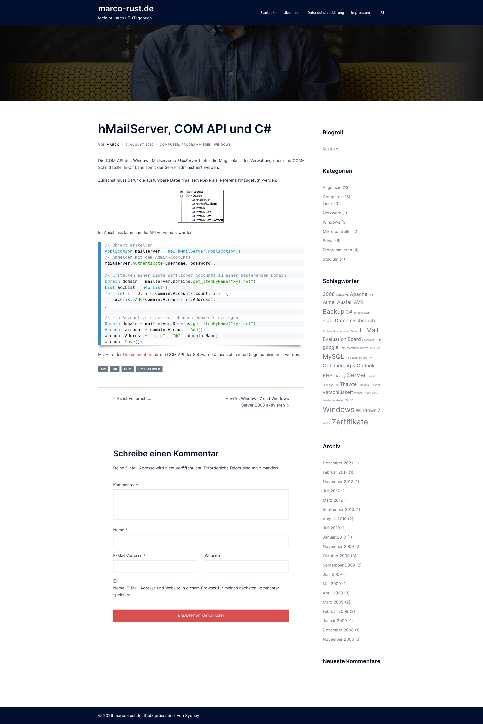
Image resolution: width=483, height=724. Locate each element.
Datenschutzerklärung (325, 12)
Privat (328, 240)
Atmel (329, 302)
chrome (358, 312)
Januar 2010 (334, 537)
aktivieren (342, 295)
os (353, 366)
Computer (169, 144)
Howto (364, 348)
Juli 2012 (331, 490)
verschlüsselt (338, 392)
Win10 (349, 400)
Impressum (360, 12)
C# (115, 369)
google (330, 347)
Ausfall (345, 302)
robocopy (340, 376)
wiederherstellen (333, 400)
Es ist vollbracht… (134, 398)
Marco (113, 144)
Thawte (348, 384)
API (103, 369)
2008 (329, 294)
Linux (328, 203)
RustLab (330, 148)
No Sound (351, 357)
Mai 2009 (332, 583)
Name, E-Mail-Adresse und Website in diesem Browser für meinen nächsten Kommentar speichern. (196, 591)
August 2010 (335, 518)
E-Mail (369, 330)
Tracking (363, 385)
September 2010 (338, 509)
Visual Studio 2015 (366, 393)
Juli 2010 (331, 527)
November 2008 (338, 639)
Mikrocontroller (337, 231)
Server (356, 375)
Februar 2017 (335, 472)
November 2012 (338, 481)
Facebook (368, 340)
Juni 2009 (332, 574)
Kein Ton (375, 348)
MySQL (333, 356)
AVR (358, 302)
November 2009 (338, 546)
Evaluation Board (342, 339)
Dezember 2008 (338, 629)
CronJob (328, 321)
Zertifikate (350, 421)
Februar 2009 (335, 611)
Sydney (192, 715)
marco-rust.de (126, 8)
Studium (330, 259)
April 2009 (333, 592)
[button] (383, 13)
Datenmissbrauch (355, 321)
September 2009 (339, 565)
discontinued (341, 331)
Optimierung (337, 366)
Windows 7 (368, 410)
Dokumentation (137, 354)
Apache (358, 294)
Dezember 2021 (338, 462)
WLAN (327, 423)
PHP (327, 375)
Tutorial (375, 385)
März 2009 (333, 602)
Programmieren (196, 144)
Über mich (292, 12)
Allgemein (332, 187)
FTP (378, 340)
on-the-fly (365, 357)
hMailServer (149, 369)
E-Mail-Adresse (129, 555)
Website (212, 555)
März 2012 (333, 500)
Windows (222, 144)
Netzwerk (332, 212)
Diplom (327, 331)
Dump (354, 331)
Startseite (268, 12)
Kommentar (125, 484)
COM (127, 369)
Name (120, 529)
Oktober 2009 (336, 555)
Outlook (365, 366)
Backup (333, 311)
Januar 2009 (335, 620)
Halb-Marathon (349, 348)
